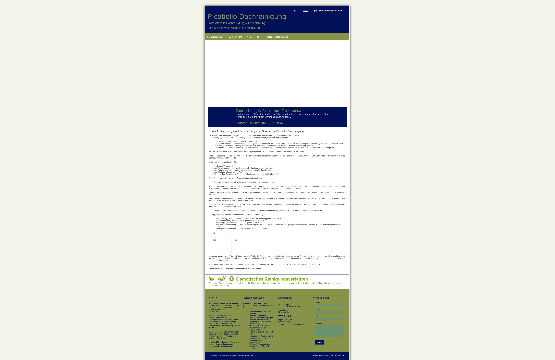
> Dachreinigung (234, 36)
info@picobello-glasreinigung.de (332, 11)
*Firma (317, 310)
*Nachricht (319, 324)
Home (315, 355)
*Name (317, 303)
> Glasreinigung (214, 36)
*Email (317, 317)
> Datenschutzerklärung (276, 36)
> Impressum (253, 36)
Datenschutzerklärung (336, 355)
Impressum (323, 355)
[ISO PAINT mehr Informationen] (223, 233)
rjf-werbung (249, 355)
